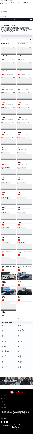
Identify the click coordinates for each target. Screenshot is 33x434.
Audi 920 (3, 330)
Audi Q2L (19, 334)
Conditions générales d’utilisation (20, 424)
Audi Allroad (4, 345)
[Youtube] (2, 422)
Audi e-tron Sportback (21, 330)
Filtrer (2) (16, 36)
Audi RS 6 (3, 361)
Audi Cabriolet (4, 346)
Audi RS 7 (3, 362)
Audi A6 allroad (4, 341)
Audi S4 (19, 350)
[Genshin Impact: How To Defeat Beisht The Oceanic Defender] (16, 19)
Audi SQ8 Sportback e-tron (22, 362)
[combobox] (24, 43)
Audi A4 (3, 335)
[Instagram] (7, 422)
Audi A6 (3, 340)
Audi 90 (3, 329)
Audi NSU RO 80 (20, 331)
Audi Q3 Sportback (21, 336)
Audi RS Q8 (3, 367)
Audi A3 (3, 334)
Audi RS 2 (3, 356)
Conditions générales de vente (9, 425)
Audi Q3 (19, 335)
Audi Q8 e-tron (4, 350)
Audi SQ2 (19, 355)
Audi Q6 (19, 345)
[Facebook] (4, 422)
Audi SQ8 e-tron (20, 361)
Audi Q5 (19, 340)
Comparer (13, 47)
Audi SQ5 (19, 356)
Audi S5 (19, 351)
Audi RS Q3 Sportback (5, 366)
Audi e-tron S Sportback (21, 329)
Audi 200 (3, 325)
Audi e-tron (19, 325)
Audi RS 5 (3, 360)
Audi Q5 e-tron (20, 341)
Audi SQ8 (19, 360)
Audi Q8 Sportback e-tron (5, 351)
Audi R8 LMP (4, 355)
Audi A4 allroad (4, 336)
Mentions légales (13, 424)
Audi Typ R (19, 367)
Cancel (1, 16)
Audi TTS (19, 366)
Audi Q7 (19, 346)
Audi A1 (3, 331)
